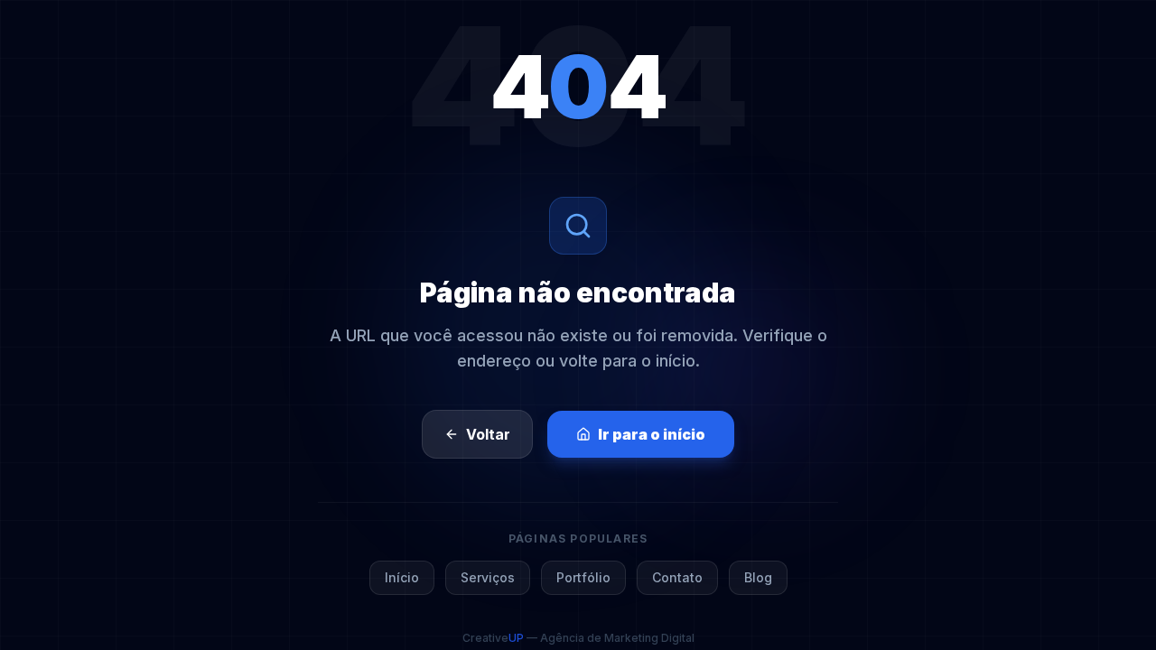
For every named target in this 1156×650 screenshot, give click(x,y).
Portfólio (583, 577)
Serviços (488, 577)
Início (402, 577)
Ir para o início (651, 434)
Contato (677, 577)
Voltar (488, 434)
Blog (758, 577)
